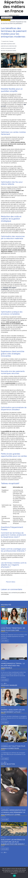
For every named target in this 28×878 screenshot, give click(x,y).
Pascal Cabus (10, 582)
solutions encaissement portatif (8, 48)
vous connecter (12, 592)
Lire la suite (5, 819)
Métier (3, 707)
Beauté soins (5, 808)
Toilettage (4, 744)
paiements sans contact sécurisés (8, 46)
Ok (14, 875)
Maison (3, 837)
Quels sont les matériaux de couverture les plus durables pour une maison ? (13, 842)
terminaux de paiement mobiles (8, 50)
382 (5, 683)
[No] (26, 872)
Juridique (4, 661)
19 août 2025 (5, 41)
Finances (11, 41)
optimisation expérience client (8, 43)
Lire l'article (5, 640)
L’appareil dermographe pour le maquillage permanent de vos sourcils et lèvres (13, 812)
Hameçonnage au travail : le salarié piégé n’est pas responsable (13, 666)
